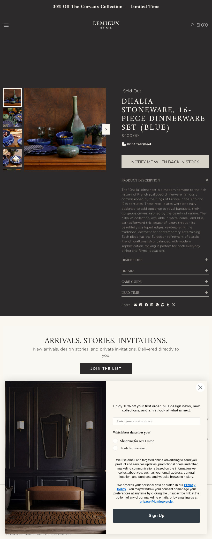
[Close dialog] (200, 387)
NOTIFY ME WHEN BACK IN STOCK (165, 161)
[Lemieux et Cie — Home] (106, 25)
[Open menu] (6, 25)
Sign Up (156, 515)
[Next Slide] (106, 129)
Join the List (106, 368)
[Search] (192, 25)
